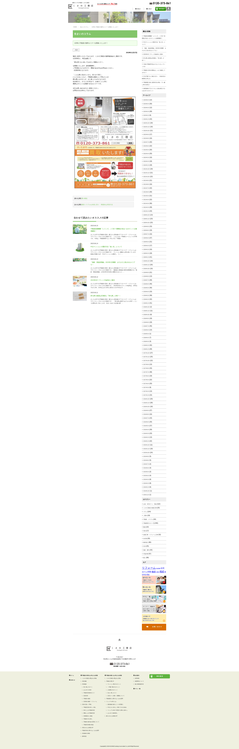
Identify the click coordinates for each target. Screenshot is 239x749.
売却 (144, 531)
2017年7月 (146, 372)
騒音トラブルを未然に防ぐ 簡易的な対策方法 (97, 204)
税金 (147, 574)
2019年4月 (146, 291)
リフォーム (149, 567)
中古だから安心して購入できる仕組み (117, 707)
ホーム (72, 675)
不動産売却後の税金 (88, 724)
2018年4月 (146, 337)
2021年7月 (146, 188)
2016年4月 (146, 429)
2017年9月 (146, 364)
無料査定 (84, 736)
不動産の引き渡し (87, 719)
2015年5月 (146, 471)
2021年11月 (146, 173)
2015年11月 (146, 448)
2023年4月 (146, 107)
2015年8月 (146, 460)
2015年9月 (146, 456)
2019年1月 (146, 303)
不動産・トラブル (148, 519)
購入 (144, 557)
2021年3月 (146, 203)
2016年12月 (146, 399)
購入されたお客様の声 (111, 716)
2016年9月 (146, 410)
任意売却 (85, 695)
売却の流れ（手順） (87, 704)
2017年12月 (146, 353)
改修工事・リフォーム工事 (150, 534)
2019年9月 (146, 272)
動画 (144, 527)
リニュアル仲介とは (111, 701)
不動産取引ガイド (148, 523)
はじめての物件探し (113, 713)
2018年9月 (146, 318)
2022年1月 (146, 165)
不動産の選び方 (110, 681)
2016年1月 (146, 441)
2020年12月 (146, 215)
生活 (144, 546)
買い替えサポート (87, 687)
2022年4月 (146, 153)
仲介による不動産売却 (89, 710)
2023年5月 (146, 104)
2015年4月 (146, 475)
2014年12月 (146, 491)
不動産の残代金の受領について (91, 721)
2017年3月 (146, 387)
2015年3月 (146, 479)
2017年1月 (146, 395)
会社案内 (137, 675)
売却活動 (84, 681)
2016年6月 (146, 422)
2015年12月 (146, 445)
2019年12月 (146, 261)
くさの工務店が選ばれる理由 (89, 678)
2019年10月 (146, 268)
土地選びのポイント (113, 690)
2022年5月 (146, 150)
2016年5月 (146, 425)
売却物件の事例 (86, 733)
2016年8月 (146, 414)
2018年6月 (146, 330)
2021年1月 (146, 211)
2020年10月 (146, 222)
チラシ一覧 (137, 688)
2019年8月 (146, 276)
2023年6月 (146, 100)
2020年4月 (146, 245)
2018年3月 (146, 341)
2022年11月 (146, 127)
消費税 (157, 572)
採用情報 (137, 678)
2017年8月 (146, 368)
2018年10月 (146, 314)
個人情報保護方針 (139, 684)
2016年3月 (146, 433)
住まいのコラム (84, 27)
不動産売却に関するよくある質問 (90, 730)
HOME (75, 27)
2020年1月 (146, 257)
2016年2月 (146, 437)
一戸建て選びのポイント (114, 687)
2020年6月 (146, 238)
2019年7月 (146, 280)
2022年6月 (146, 146)
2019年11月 (146, 264)
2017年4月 (146, 383)
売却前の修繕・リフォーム (90, 701)
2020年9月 (146, 226)
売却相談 (84, 684)
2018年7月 (146, 326)
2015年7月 (146, 464)
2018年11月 (146, 310)
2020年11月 (146, 219)
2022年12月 (146, 123)
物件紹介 (145, 542)
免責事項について (139, 681)
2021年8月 (146, 184)
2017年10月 (146, 360)
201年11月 (146, 494)
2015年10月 (146, 452)
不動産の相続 (86, 698)
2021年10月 (146, 176)
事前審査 (158, 568)
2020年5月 (146, 241)
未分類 (145, 538)
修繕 (154, 571)
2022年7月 (146, 142)
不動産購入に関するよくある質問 (114, 698)
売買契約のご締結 (87, 716)
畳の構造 (84, 198)
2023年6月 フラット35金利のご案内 (153, 54)
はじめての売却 (87, 690)
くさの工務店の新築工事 (150, 508)
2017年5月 (146, 379)
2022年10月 (146, 130)
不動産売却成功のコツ (89, 692)
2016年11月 (146, 402)
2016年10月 (146, 406)
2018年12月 (146, 307)
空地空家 (145, 554)
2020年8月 (146, 230)
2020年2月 (146, 253)
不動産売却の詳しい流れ (89, 707)
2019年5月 (146, 287)
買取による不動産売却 (89, 713)
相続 (162, 571)
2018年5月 (146, 333)
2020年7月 (146, 234)
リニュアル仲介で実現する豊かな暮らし (118, 710)
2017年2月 (146, 391)
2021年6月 (146, 192)
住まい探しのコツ (112, 692)
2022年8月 (146, 138)
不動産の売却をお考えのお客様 (90, 675)
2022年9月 (146, 134)
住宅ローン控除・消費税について (116, 695)
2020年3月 (146, 249)
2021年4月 (146, 199)
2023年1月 (146, 119)
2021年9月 (146, 180)
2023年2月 (146, 115)
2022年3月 (146, 157)
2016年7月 (146, 418)
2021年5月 (146, 196)
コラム (145, 511)
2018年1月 (146, 349)
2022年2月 (146, 161)
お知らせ (72, 680)
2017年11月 (146, 356)
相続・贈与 (146, 550)
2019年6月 (146, 284)
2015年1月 (146, 487)
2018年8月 (146, 322)
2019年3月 (146, 295)
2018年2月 (146, 345)
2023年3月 (146, 111)
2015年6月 (146, 468)
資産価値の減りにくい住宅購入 (115, 704)
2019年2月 (146, 299)
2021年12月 (146, 169)
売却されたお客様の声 (87, 727)
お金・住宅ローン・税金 (150, 504)
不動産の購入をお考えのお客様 (114, 675)
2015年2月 (146, 483)
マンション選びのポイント (114, 684)
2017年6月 (146, 376)
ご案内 (76, 50)
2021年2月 (146, 207)
